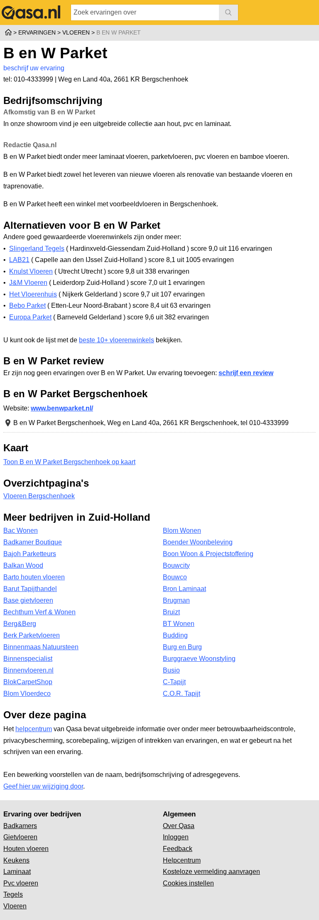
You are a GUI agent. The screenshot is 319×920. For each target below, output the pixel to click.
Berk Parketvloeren (31, 635)
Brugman (176, 600)
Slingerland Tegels (36, 248)
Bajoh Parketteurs (29, 553)
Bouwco (175, 577)
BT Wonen (178, 623)
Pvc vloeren (20, 883)
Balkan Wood (23, 565)
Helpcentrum (182, 860)
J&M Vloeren (28, 282)
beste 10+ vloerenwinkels (116, 340)
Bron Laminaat (184, 588)
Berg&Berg (19, 623)
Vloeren (15, 906)
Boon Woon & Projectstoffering (208, 553)
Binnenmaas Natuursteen (41, 646)
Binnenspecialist (27, 658)
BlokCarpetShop (27, 681)
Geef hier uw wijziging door (43, 786)
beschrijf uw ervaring (33, 68)
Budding (175, 635)
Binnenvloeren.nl (28, 670)
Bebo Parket (27, 305)
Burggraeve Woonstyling (199, 658)
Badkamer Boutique (32, 542)
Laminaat (17, 871)
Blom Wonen (182, 530)
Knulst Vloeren (31, 271)
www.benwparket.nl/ (62, 408)
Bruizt (171, 612)
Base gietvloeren (28, 600)
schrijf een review (245, 372)
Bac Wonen (20, 530)
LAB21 (19, 259)
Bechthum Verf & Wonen (39, 612)
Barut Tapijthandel (30, 588)
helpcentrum (33, 728)
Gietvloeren (20, 837)
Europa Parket (30, 317)
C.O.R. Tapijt (181, 693)
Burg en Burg (182, 646)
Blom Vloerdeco (27, 693)
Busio (171, 670)
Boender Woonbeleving (198, 542)
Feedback (177, 848)
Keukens (16, 860)
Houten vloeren (26, 848)
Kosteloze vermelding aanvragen (211, 871)
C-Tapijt (174, 681)
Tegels (13, 894)
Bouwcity (176, 565)
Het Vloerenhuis (33, 294)
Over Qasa (178, 825)
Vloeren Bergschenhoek (39, 496)
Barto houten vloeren (34, 577)
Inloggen (176, 837)
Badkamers (20, 825)
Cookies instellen (188, 883)
